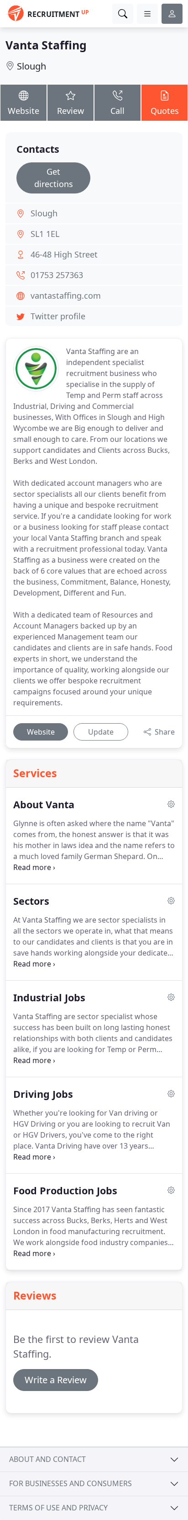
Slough (31, 66)
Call (117, 110)
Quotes (165, 110)
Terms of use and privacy (58, 1508)
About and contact (47, 1459)
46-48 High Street (64, 254)
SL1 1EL (45, 233)
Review (70, 110)
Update (101, 732)
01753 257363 (57, 274)
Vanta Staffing (46, 45)
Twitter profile (58, 316)
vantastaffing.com (66, 295)
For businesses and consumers (70, 1483)
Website (23, 110)
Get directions (53, 177)
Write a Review (56, 1380)
